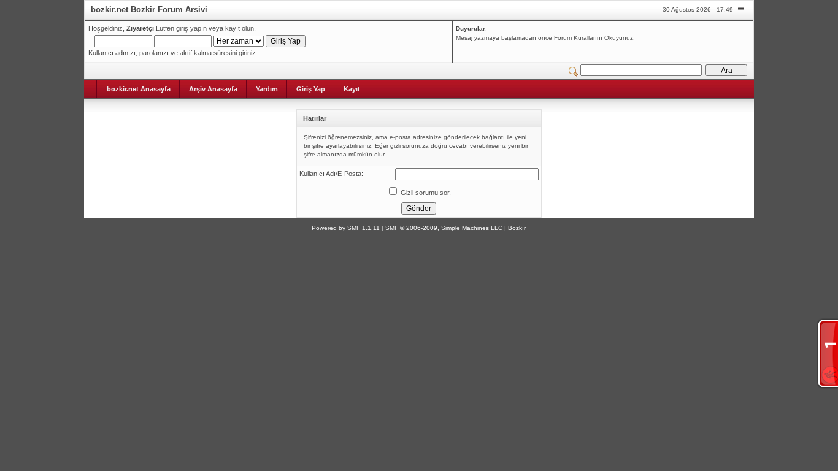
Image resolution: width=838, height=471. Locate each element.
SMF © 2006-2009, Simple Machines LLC (443, 227)
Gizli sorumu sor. (425, 192)
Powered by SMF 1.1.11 (346, 227)
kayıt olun (239, 28)
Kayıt (352, 89)
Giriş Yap (310, 89)
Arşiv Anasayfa (213, 89)
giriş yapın (191, 28)
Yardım (267, 89)
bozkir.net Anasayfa (139, 89)
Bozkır (517, 227)
